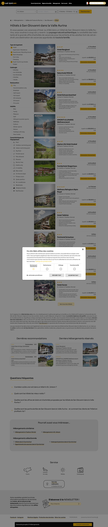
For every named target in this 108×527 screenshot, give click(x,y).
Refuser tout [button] (56, 275)
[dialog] (54, 263)
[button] (34, 275)
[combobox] (83, 249)
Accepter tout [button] (73, 275)
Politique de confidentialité (43, 261)
